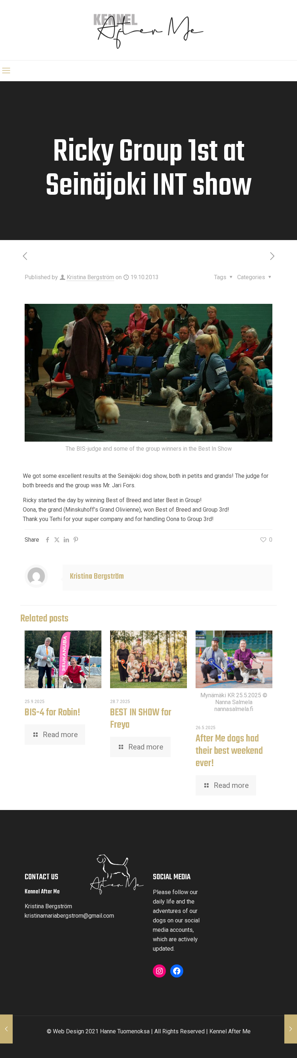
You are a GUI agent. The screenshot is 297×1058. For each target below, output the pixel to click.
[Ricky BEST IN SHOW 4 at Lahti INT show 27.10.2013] (290, 1028)
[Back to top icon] (267, 1046)
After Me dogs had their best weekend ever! (229, 751)
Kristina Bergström (90, 277)
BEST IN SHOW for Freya (140, 719)
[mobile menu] (6, 71)
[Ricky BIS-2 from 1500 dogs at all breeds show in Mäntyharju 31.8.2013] (6, 1028)
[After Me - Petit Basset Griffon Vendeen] (148, 30)
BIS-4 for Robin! (52, 712)
